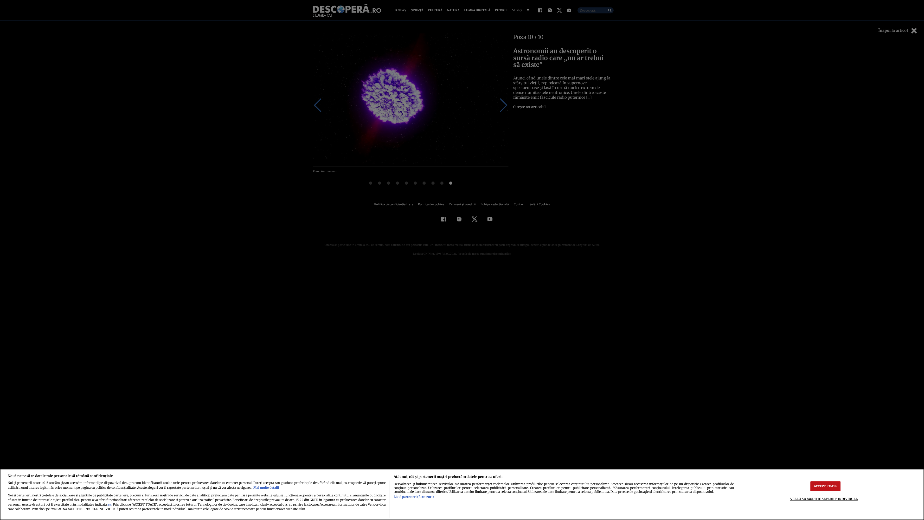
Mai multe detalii (266, 487)
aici (109, 504)
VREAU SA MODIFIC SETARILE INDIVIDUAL (824, 499)
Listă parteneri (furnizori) (414, 497)
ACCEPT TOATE (825, 486)
